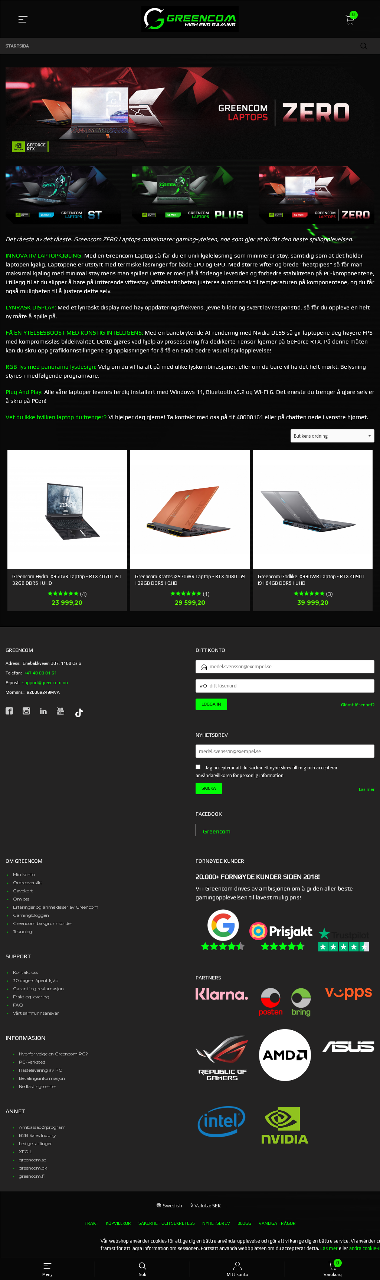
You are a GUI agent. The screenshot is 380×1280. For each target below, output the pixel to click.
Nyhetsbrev (216, 1223)
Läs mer (366, 789)
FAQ (18, 1005)
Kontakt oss (25, 972)
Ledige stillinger (35, 1143)
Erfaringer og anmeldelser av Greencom (55, 907)
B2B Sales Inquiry (37, 1135)
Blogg (244, 1223)
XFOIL (25, 1151)
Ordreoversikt (27, 882)
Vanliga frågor (277, 1223)
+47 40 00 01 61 (40, 673)
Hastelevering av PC (40, 1070)
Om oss (21, 899)
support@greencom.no (45, 682)
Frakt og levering (31, 996)
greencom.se (32, 1160)
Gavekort (23, 890)
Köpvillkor (118, 1223)
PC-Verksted (32, 1062)
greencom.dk (33, 1168)
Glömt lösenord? (357, 704)
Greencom (216, 831)
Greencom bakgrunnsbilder (42, 923)
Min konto (24, 874)
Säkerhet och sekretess (166, 1223)
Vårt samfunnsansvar (36, 1013)
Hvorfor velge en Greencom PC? (53, 1054)
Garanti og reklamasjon (38, 988)
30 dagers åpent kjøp (35, 980)
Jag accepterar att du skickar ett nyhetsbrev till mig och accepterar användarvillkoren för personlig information (266, 772)
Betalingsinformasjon (42, 1078)
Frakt (91, 1223)
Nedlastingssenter (37, 1086)
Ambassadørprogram (42, 1127)
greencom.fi (32, 1176)
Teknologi (23, 931)
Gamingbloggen (31, 915)
